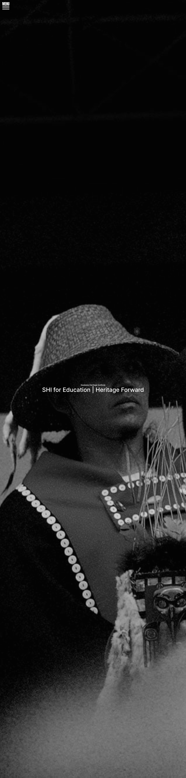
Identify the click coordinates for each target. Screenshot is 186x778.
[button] (5, 6)
